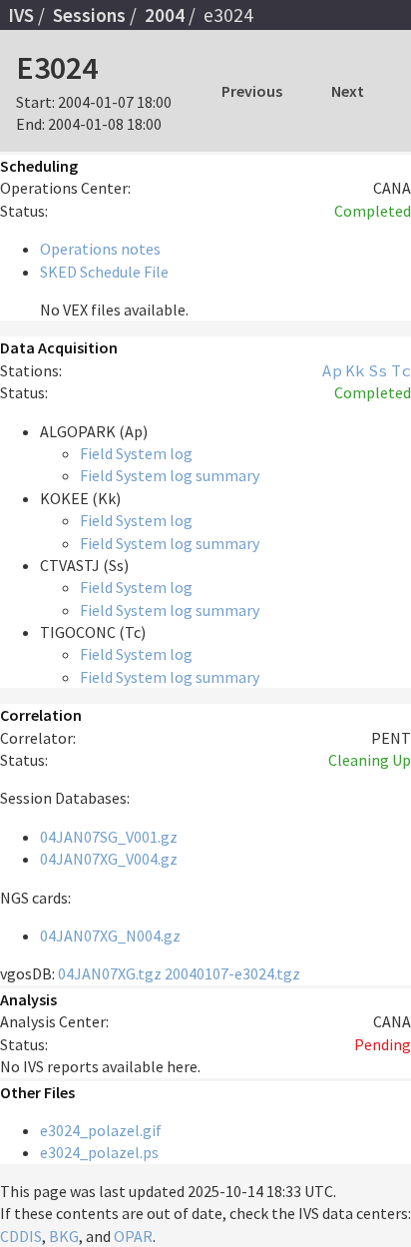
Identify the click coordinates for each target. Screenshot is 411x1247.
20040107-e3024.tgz (232, 973)
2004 (165, 15)
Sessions (89, 15)
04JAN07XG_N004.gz (110, 935)
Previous (251, 91)
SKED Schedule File (104, 272)
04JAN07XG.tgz (110, 973)
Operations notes (100, 249)
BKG (64, 1236)
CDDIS (21, 1236)
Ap (332, 370)
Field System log (136, 453)
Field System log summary (169, 475)
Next (347, 91)
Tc (401, 370)
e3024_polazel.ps (99, 1152)
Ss (378, 370)
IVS (21, 15)
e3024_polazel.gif (101, 1130)
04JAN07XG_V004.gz (109, 859)
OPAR (133, 1236)
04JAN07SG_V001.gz (109, 837)
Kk (355, 370)
